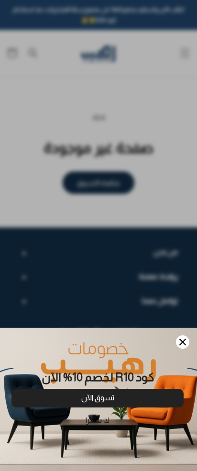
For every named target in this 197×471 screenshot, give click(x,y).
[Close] (182, 342)
